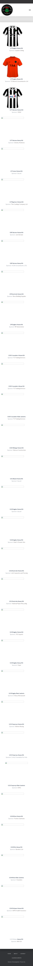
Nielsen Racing (19, 726)
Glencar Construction (19, 450)
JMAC (19, 112)
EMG (19, 787)
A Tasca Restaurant (19, 695)
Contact (22, 953)
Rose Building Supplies (19, 296)
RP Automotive (19, 327)
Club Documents (16, 958)
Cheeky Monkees (19, 142)
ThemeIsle (22, 962)
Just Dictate (19, 234)
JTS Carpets (19, 634)
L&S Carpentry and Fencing (19, 573)
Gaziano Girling (19, 50)
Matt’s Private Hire (19, 542)
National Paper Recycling (19, 603)
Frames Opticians (19, 818)
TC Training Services (19, 357)
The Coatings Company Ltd (19, 204)
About (16, 953)
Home (9, 953)
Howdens (19, 880)
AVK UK (19, 941)
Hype (19, 665)
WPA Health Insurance (19, 910)
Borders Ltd (19, 849)
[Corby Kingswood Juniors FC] (7, 10)
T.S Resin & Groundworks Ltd (19, 81)
